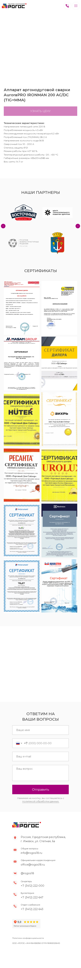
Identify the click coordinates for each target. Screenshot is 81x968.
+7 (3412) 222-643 (32, 909)
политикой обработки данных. (40, 801)
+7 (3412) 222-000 (32, 885)
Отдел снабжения (30, 904)
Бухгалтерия (27, 893)
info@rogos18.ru (31, 853)
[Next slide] (78, 226)
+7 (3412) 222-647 (32, 897)
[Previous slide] (3, 226)
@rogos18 (27, 873)
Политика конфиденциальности (28, 938)
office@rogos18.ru (33, 864)
